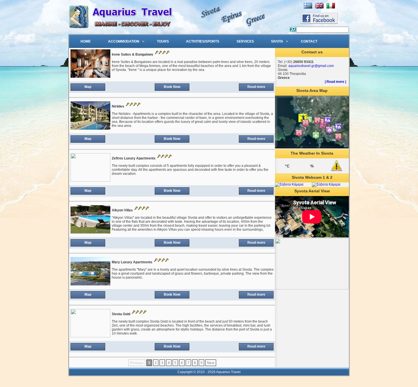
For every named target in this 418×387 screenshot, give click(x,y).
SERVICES (245, 41)
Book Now (172, 87)
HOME (85, 41)
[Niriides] (90, 129)
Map (87, 87)
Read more (256, 87)
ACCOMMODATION (120, 41)
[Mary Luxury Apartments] (90, 284)
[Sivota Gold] (90, 336)
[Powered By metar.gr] (337, 171)
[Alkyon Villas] (90, 232)
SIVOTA (273, 41)
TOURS (163, 41)
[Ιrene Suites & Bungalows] (90, 77)
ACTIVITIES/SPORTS (202, 41)
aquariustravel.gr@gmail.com (311, 66)
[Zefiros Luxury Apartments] (90, 180)
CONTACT (309, 41)
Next (210, 362)
